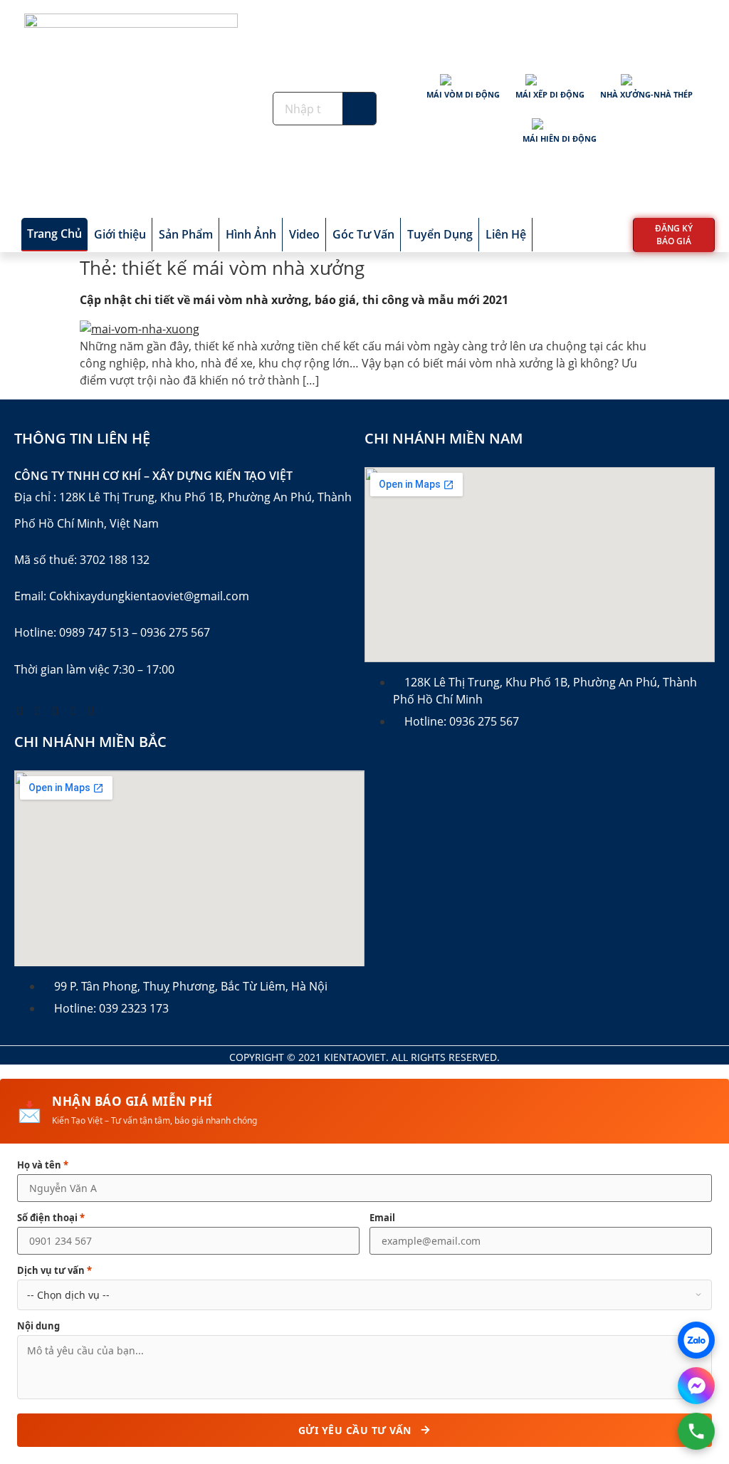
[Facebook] (20, 710)
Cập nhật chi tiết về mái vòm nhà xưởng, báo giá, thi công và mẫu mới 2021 (294, 300)
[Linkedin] (91, 710)
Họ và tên (42, 1165)
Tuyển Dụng (440, 234)
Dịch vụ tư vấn (54, 1270)
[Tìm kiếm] (359, 109)
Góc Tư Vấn (363, 234)
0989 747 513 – (98, 632)
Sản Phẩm (186, 234)
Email (382, 1218)
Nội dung (38, 1326)
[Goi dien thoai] (696, 1431)
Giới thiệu (120, 234)
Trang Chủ (54, 233)
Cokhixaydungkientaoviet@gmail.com (149, 596)
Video (304, 234)
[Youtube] (37, 710)
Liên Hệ (506, 234)
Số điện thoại (51, 1218)
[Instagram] (73, 710)
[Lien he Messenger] (696, 1385)
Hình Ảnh (251, 234)
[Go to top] (690, 1339)
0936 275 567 (175, 632)
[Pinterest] (55, 710)
